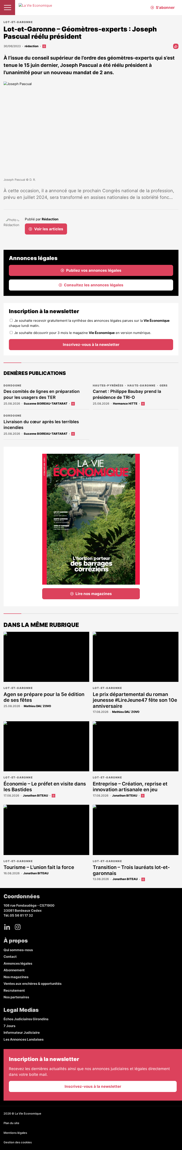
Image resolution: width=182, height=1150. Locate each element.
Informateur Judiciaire (22, 1032)
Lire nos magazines (93, 593)
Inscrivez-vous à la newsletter (91, 344)
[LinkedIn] (7, 927)
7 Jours (9, 1026)
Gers (164, 385)
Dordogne (13, 385)
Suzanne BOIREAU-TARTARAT (45, 403)
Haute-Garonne (141, 385)
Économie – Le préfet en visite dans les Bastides (45, 786)
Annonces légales (18, 963)
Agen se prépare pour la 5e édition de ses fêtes (44, 697)
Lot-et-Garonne (18, 22)
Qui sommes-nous (18, 950)
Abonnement (14, 970)
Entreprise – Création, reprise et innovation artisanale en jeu (130, 786)
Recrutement (14, 990)
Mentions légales (15, 1132)
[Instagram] (17, 927)
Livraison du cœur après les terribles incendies (41, 424)
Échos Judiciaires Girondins (26, 1019)
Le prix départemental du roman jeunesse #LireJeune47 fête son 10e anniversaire (135, 700)
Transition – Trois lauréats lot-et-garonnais (131, 870)
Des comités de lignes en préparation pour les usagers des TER (42, 394)
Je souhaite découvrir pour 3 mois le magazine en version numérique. (82, 333)
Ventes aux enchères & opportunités (32, 983)
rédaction (31, 46)
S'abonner (165, 7)
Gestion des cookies (18, 1142)
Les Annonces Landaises (24, 1039)
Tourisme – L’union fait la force (39, 867)
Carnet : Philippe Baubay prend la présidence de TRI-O (127, 394)
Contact (10, 956)
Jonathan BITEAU (35, 795)
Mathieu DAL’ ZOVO (37, 706)
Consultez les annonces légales (93, 285)
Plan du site (11, 1123)
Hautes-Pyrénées (108, 385)
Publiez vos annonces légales (93, 270)
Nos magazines (16, 977)
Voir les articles (48, 229)
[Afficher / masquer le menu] (7, 7)
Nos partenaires (16, 997)
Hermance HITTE (125, 403)
